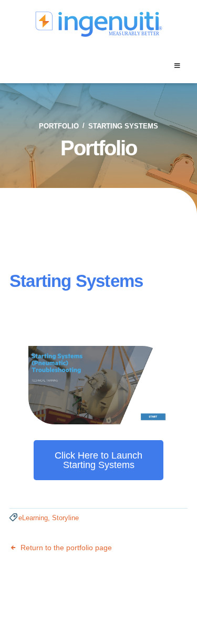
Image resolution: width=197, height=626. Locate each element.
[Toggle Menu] (177, 66)
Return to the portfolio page (65, 547)
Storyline (65, 518)
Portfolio (59, 126)
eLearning (33, 518)
